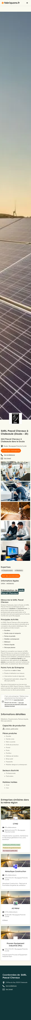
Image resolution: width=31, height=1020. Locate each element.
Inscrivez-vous (13, 463)
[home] (11, 3)
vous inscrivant (18, 700)
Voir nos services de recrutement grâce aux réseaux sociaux (16, 704)
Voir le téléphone (9, 455)
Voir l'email (7, 458)
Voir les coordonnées (10, 576)
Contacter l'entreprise (11, 450)
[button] (27, 3)
